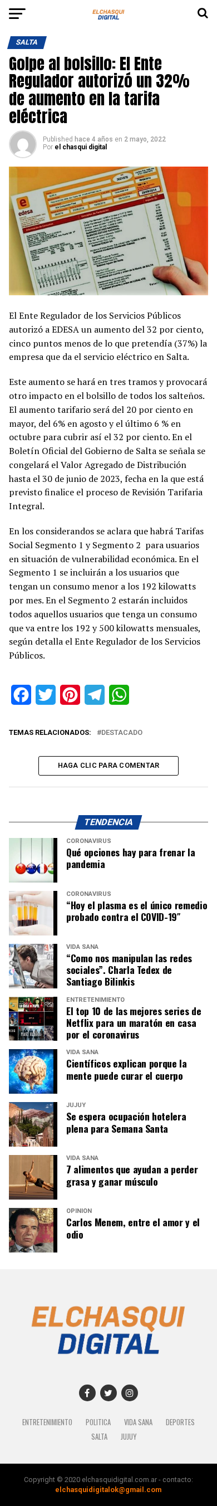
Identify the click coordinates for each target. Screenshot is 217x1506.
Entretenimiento (47, 1422)
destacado (121, 733)
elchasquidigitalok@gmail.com (108, 1489)
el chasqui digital (81, 147)
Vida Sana (138, 1422)
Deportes (180, 1422)
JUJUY (128, 1436)
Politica (98, 1422)
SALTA (99, 1436)
